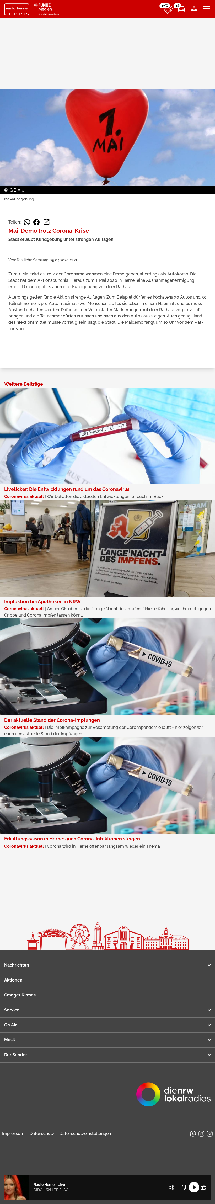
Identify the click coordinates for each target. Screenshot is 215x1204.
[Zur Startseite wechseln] (16, 9)
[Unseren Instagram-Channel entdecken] (210, 1134)
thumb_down (184, 1187)
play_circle (194, 1187)
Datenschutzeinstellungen (85, 1133)
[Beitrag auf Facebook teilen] (36, 222)
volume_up (171, 1187)
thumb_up (203, 1187)
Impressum (13, 1133)
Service (11, 1009)
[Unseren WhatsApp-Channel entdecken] (193, 1134)
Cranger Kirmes (20, 995)
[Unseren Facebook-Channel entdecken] (201, 1134)
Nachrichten (16, 965)
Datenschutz (42, 1133)
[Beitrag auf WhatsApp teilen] (27, 222)
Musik (10, 1039)
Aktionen (13, 980)
